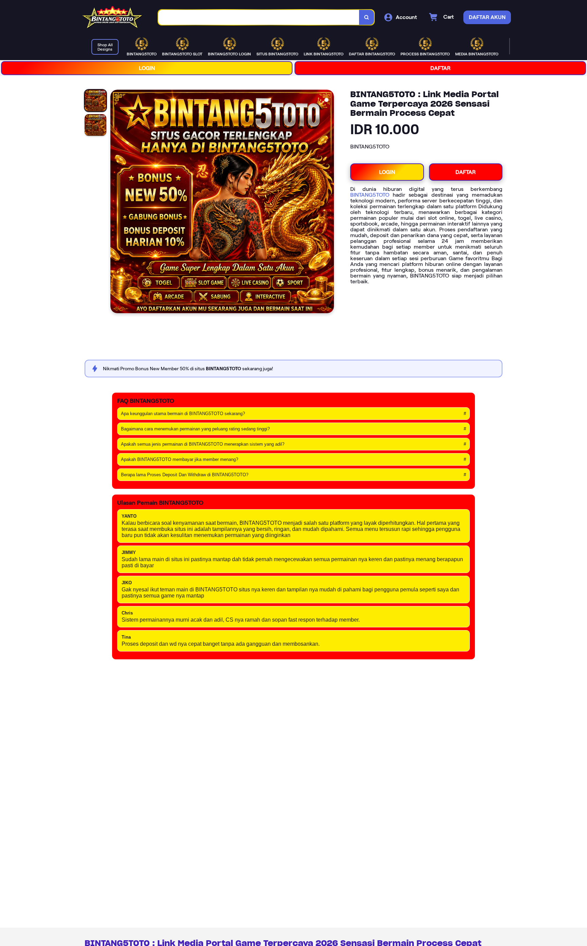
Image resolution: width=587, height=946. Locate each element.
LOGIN (147, 68)
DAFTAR (440, 68)
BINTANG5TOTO (369, 195)
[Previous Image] (115, 202)
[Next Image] (328, 202)
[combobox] (258, 17)
